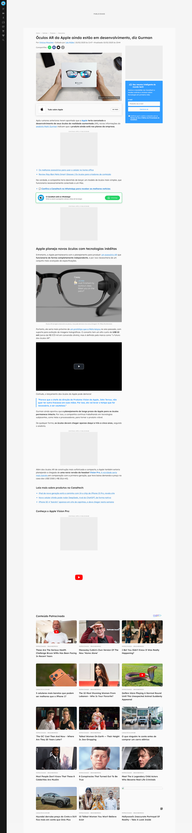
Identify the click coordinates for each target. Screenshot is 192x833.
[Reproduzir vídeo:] (79, 577)
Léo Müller (70, 42)
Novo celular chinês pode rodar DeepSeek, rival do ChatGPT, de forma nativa (75, 497)
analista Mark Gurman (46, 126)
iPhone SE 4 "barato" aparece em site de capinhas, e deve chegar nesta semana (76, 502)
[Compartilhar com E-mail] (58, 47)
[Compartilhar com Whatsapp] (49, 47)
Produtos (53, 33)
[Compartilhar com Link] (63, 47)
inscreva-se (144, 109)
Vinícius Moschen (46, 42)
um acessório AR (109, 254)
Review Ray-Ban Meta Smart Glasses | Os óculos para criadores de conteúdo (75, 174)
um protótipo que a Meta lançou (85, 329)
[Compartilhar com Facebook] (54, 47)
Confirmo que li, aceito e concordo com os (144, 118)
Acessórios (61, 33)
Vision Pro (95, 472)
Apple (84, 120)
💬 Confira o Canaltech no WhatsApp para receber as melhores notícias (75, 188)
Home (38, 33)
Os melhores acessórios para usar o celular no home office (66, 170)
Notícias (44, 33)
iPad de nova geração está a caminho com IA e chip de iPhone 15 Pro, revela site (77, 493)
